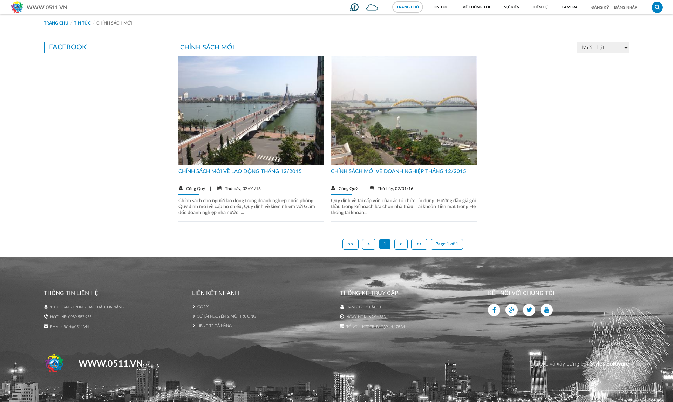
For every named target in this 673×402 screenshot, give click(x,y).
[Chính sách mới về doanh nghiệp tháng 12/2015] (403, 110)
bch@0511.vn (76, 327)
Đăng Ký (600, 7)
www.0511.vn (47, 8)
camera (570, 7)
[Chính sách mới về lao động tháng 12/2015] (251, 110)
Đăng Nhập (625, 7)
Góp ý (203, 307)
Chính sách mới (114, 23)
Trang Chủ (407, 7)
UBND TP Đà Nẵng (214, 326)
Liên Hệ (540, 7)
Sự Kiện (511, 7)
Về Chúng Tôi (476, 7)
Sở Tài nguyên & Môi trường (226, 316)
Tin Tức (441, 7)
